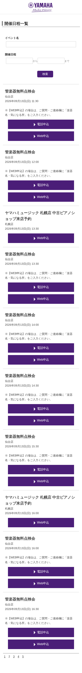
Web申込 (43, 136)
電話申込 (43, 124)
